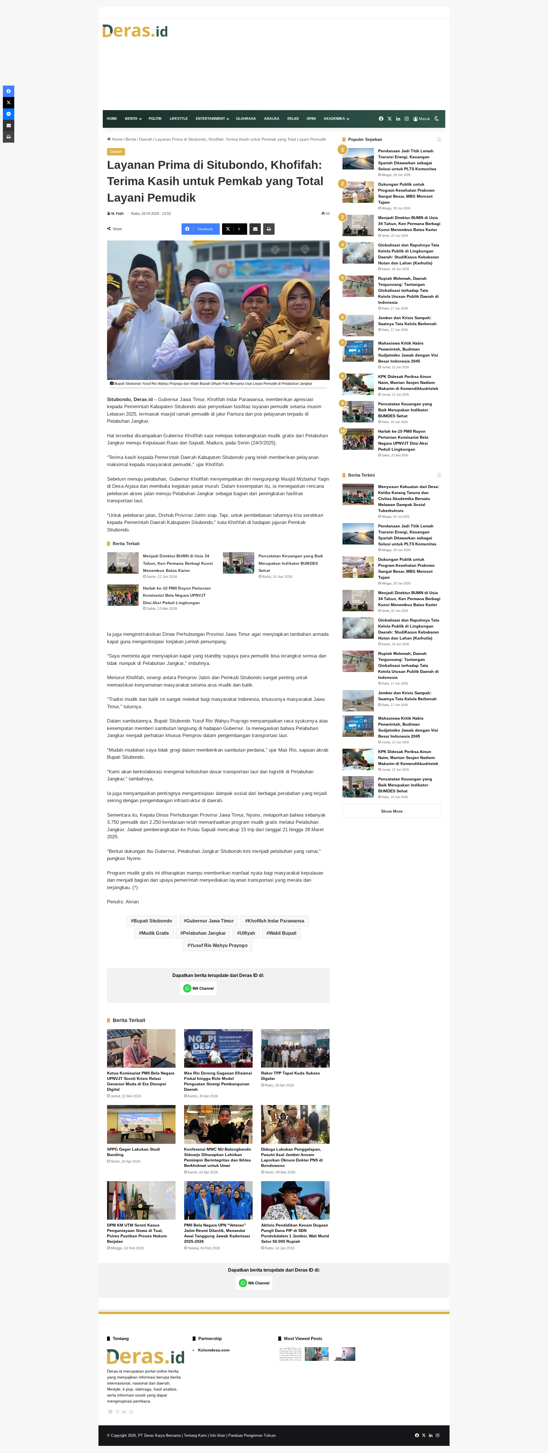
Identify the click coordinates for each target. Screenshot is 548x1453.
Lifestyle (179, 119)
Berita (131, 119)
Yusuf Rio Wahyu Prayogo (218, 945)
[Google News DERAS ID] (241, 988)
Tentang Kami (195, 1435)
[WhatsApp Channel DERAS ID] (198, 988)
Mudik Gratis (155, 933)
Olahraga (246, 119)
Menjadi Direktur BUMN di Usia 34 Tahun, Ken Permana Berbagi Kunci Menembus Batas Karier (178, 563)
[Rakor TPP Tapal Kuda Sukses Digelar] (295, 1048)
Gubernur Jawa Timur (210, 920)
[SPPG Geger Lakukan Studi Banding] (141, 1124)
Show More (392, 811)
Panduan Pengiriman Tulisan (252, 1435)
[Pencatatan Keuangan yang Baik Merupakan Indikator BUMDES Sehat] (238, 563)
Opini (311, 119)
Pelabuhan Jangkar (204, 933)
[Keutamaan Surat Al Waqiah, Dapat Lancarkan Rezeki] (290, 1354)
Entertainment (210, 119)
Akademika (334, 119)
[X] (117, 1412)
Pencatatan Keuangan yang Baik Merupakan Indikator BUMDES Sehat (291, 563)
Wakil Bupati (282, 933)
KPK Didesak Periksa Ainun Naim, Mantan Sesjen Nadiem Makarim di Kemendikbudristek (408, 382)
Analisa (271, 119)
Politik (155, 119)
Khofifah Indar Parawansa (276, 920)
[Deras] (135, 31)
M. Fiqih (117, 214)
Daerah (145, 139)
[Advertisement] (332, 64)
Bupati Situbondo (153, 920)
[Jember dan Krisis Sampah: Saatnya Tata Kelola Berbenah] (358, 325)
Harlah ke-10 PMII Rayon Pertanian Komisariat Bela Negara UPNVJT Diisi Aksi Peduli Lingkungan (177, 595)
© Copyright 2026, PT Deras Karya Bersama (144, 1435)
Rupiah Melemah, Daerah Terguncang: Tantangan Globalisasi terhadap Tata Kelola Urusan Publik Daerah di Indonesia (408, 290)
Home (112, 119)
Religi (293, 119)
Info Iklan (217, 1435)
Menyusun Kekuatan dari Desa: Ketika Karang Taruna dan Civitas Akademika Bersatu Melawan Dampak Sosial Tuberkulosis (408, 498)
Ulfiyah (247, 933)
